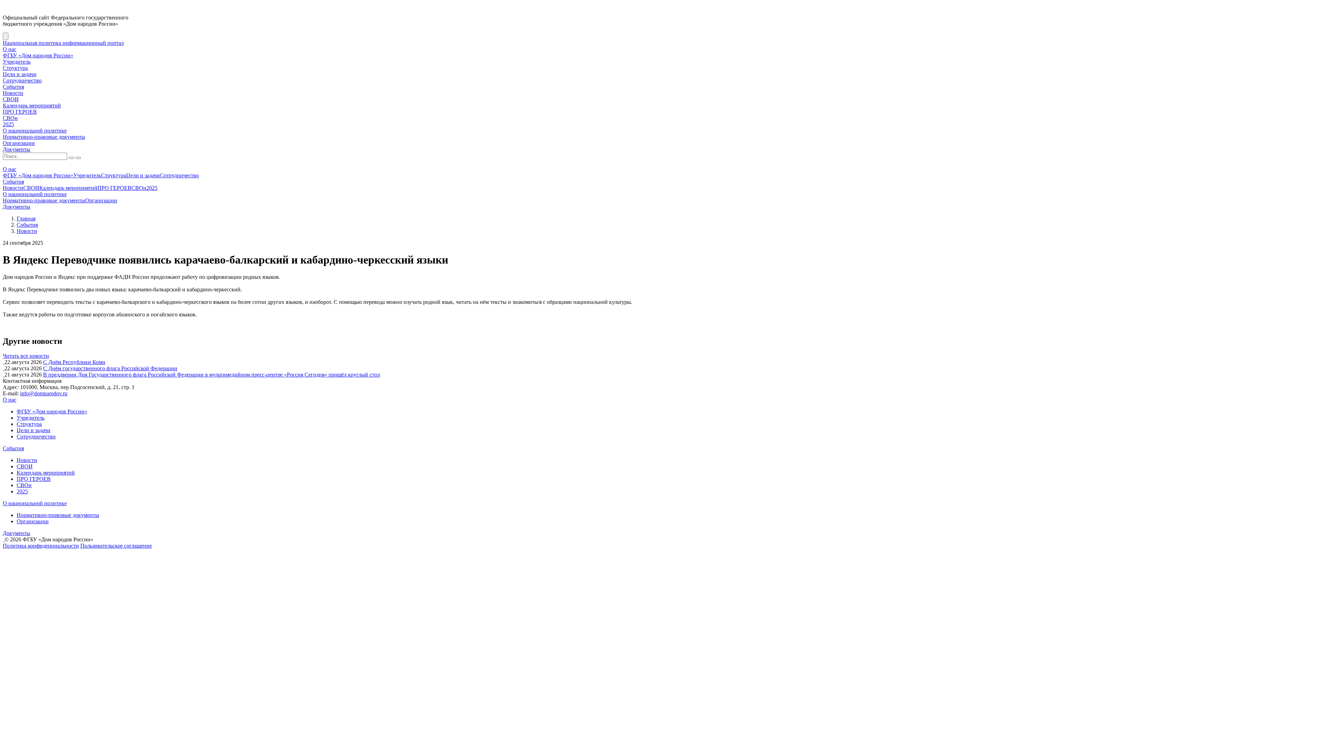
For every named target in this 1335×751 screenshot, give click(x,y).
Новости (13, 93)
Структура (15, 68)
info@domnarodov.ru (43, 393)
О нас (9, 49)
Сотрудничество (22, 80)
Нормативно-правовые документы (44, 137)
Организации (19, 143)
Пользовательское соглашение (116, 546)
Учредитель (17, 62)
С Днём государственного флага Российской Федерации (110, 368)
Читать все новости (26, 356)
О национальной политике (35, 131)
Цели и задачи (20, 74)
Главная (26, 218)
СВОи (10, 118)
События (13, 87)
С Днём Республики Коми (74, 362)
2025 (8, 124)
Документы (16, 149)
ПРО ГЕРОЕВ (20, 112)
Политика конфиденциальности (41, 546)
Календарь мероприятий (32, 105)
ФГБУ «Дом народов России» (38, 55)
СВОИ (11, 99)
